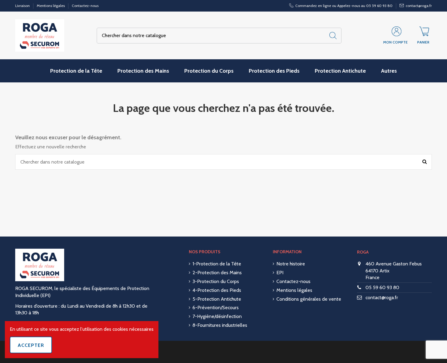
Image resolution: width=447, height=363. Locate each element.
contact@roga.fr (382, 297)
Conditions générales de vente (308, 299)
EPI (279, 272)
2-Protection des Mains (217, 272)
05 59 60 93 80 (382, 287)
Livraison (23, 5)
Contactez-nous (85, 5)
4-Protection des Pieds (216, 290)
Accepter (31, 345)
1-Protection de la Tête (216, 264)
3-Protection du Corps (215, 281)
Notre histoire (290, 264)
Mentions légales (51, 5)
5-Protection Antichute (216, 299)
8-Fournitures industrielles (219, 325)
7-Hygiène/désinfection (217, 316)
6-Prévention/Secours (215, 307)
